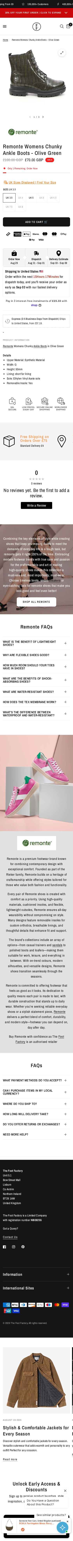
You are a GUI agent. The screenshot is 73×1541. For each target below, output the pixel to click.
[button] (36, 602)
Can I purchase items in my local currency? (28, 1092)
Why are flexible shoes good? (26, 655)
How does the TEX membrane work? (29, 702)
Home (5, 39)
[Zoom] (62, 52)
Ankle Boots (40, 346)
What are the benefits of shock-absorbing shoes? (27, 680)
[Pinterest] (25, 1246)
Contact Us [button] (10, 1237)
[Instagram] (16, 1247)
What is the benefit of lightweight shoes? (29, 643)
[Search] (62, 26)
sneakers (55, 580)
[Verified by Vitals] (23, 1529)
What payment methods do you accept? (32, 1080)
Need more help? (15, 1134)
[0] (67, 26)
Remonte (8, 346)
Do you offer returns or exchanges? (31, 1124)
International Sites (18, 1288)
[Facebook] (7, 1247)
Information (12, 1274)
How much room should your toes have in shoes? (29, 666)
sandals (57, 945)
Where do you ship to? (20, 1104)
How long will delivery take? (25, 1114)
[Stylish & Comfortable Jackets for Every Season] (36, 1380)
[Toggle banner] (66, 13)
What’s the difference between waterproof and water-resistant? (29, 713)
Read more (10, 1459)
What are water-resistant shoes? (28, 692)
